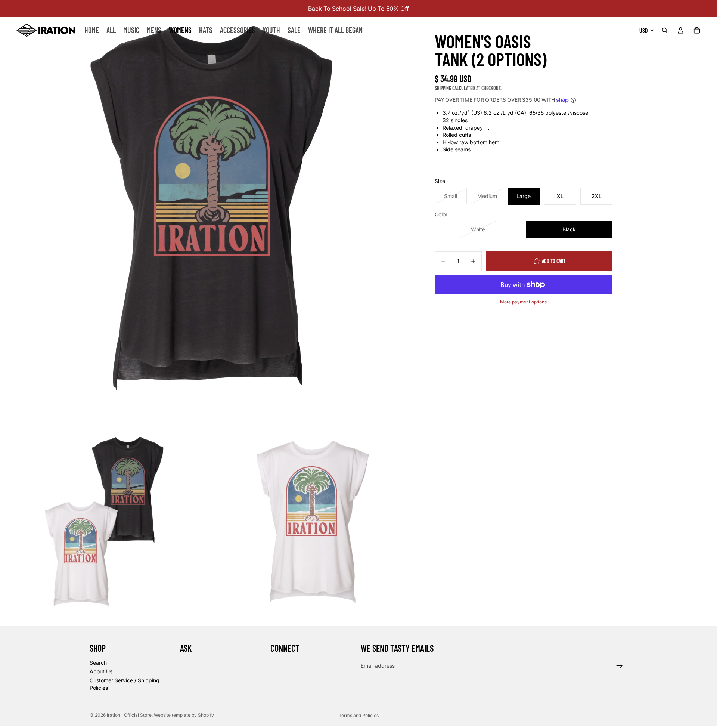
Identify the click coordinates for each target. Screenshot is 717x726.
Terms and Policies (359, 715)
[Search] (665, 30)
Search (98, 662)
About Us (101, 671)
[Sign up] (619, 666)
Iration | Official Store (129, 715)
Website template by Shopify (184, 715)
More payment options (523, 301)
